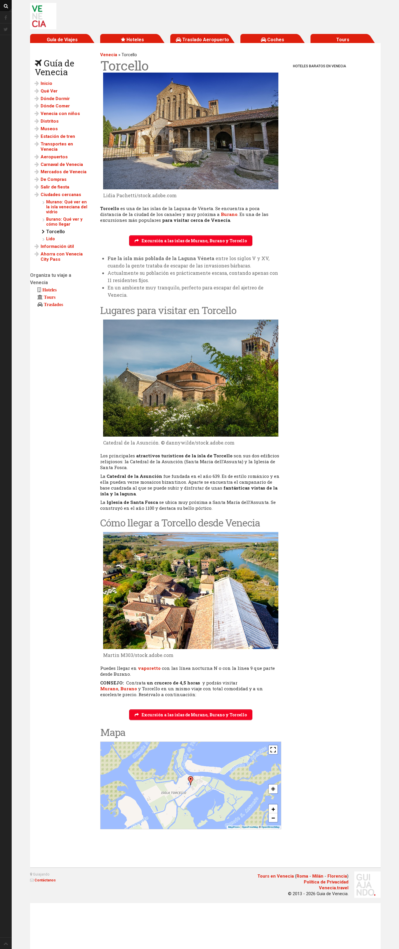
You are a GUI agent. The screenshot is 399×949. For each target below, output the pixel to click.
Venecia (108, 54)
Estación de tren (58, 136)
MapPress (234, 827)
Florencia (337, 876)
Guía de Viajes (62, 39)
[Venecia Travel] (43, 16)
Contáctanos (45, 880)
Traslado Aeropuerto (205, 39)
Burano (229, 214)
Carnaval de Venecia (62, 164)
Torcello (55, 231)
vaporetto (149, 668)
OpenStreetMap (270, 827)
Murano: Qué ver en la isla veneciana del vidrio (66, 207)
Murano (109, 688)
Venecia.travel (333, 887)
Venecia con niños (60, 113)
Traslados (53, 304)
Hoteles (49, 289)
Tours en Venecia (275, 876)
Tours (49, 297)
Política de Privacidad (326, 882)
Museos (49, 128)
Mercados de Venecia (63, 171)
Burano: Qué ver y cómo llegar (64, 222)
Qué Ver (49, 91)
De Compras (54, 179)
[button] (190, 780)
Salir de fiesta (55, 187)
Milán (317, 876)
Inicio (46, 83)
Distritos (50, 121)
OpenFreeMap (250, 827)
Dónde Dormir (55, 98)
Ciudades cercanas (61, 194)
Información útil (57, 246)
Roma (302, 876)
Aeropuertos (54, 156)
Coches (275, 39)
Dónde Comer (55, 106)
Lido (50, 238)
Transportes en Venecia (57, 146)
